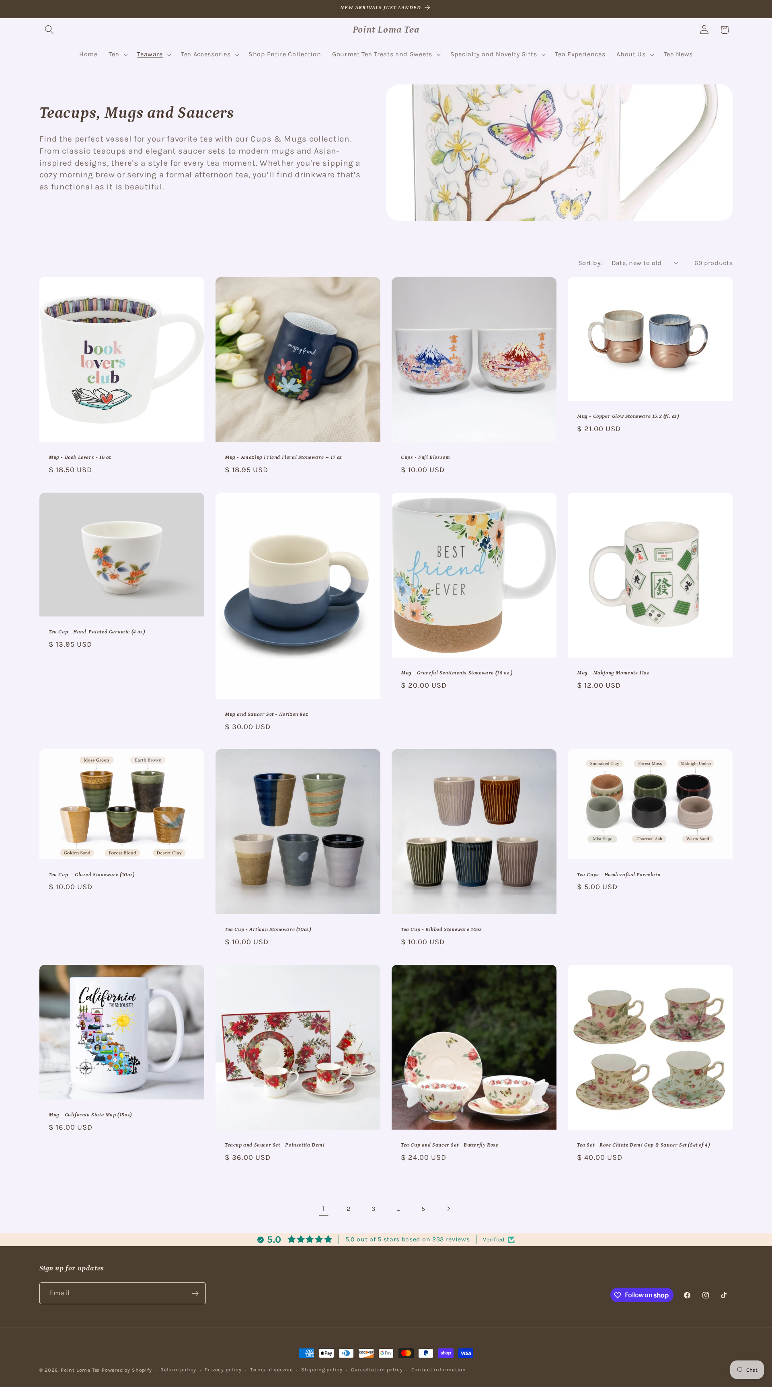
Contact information (438, 1369)
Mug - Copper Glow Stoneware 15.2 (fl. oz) (628, 416)
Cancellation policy (376, 1369)
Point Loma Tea (80, 1370)
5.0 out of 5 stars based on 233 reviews (407, 1239)
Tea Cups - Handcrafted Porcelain (618, 875)
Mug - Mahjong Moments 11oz (613, 673)
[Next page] (448, 1208)
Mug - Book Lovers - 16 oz (80, 458)
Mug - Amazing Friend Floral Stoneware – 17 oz (283, 458)
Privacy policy (223, 1369)
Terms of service (271, 1369)
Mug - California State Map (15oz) (90, 1115)
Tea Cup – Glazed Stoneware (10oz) (92, 875)
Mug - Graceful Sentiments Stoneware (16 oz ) (456, 673)
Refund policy (178, 1369)
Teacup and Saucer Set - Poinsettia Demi (274, 1145)
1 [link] (323, 1208)
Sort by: (590, 263)
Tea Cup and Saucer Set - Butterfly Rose (449, 1145)
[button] (49, 30)
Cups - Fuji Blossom (425, 458)
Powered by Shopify (127, 1370)
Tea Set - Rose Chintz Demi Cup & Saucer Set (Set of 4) (643, 1145)
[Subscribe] (195, 1293)
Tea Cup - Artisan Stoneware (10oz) (268, 930)
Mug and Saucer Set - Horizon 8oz (266, 714)
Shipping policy (322, 1369)
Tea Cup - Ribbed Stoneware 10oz (441, 930)
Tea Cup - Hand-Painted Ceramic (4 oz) (97, 632)
